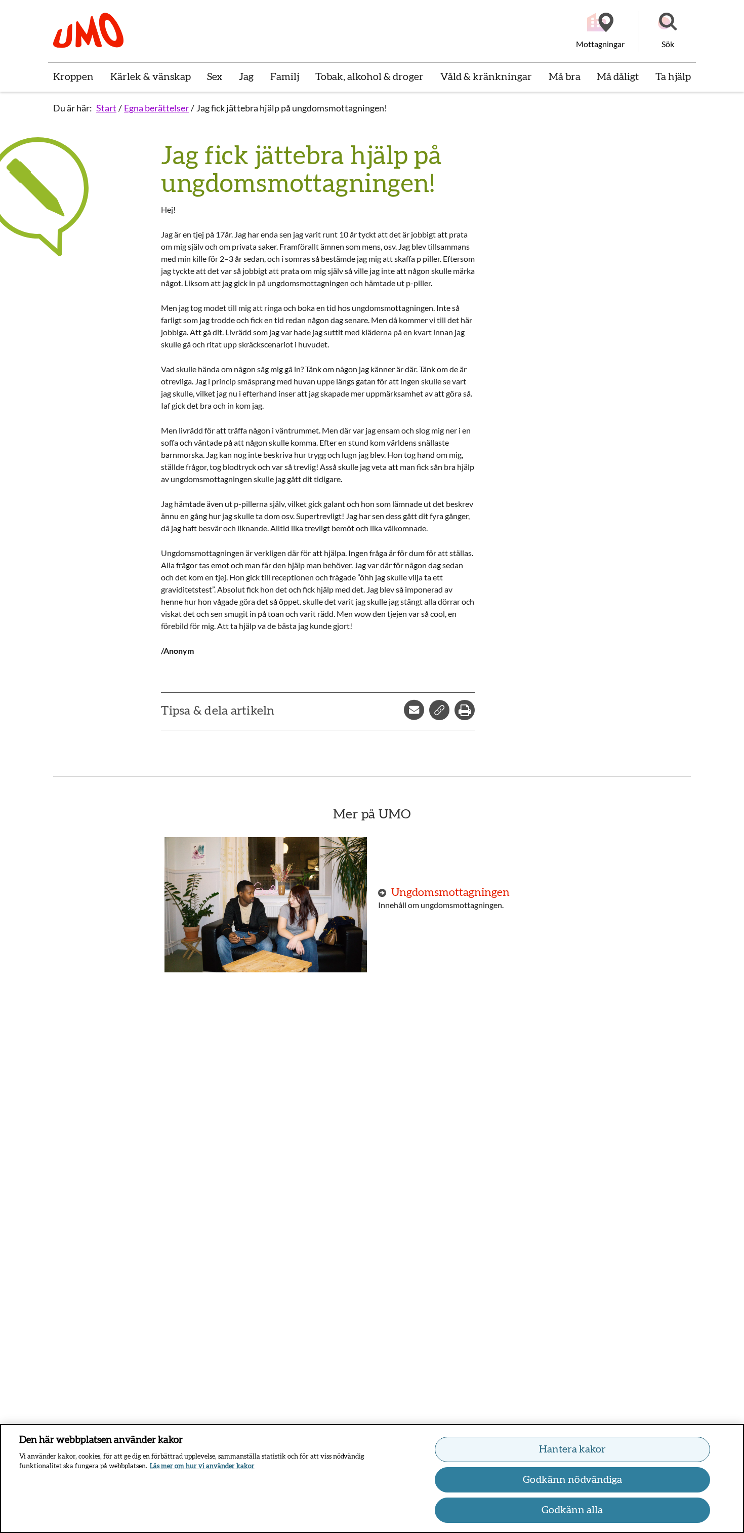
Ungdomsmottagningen (450, 892)
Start (106, 107)
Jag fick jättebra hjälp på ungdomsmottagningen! (291, 107)
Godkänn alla (572, 1510)
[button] (667, 31)
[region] (372, 1478)
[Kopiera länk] (439, 710)
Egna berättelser (156, 107)
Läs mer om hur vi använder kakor (202, 1466)
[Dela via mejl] (414, 710)
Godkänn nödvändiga (572, 1480)
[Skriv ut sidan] (464, 710)
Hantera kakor (572, 1449)
